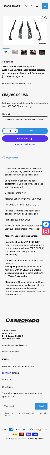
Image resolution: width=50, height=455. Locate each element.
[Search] (26, 6)
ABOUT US (6, 380)
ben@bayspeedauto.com (17, 345)
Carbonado (7, 61)
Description (12, 157)
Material (6, 114)
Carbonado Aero (19, 438)
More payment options (25, 144)
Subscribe (41, 406)
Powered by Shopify (36, 438)
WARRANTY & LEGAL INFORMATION (18, 366)
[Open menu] (45, 6)
